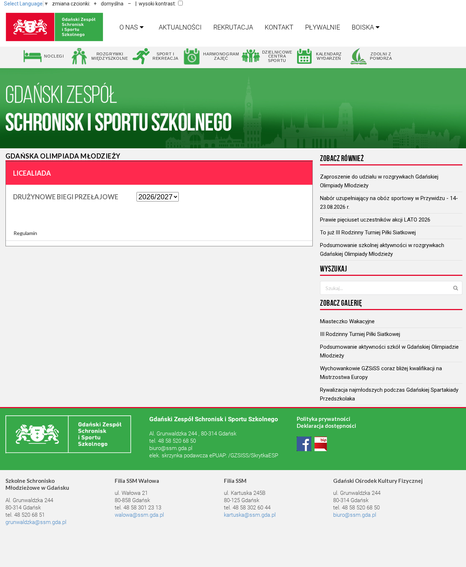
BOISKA (363, 27)
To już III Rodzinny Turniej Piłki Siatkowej (368, 232)
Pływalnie (322, 27)
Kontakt (279, 27)
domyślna (112, 4)
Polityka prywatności (323, 418)
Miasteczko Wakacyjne (347, 321)
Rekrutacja (233, 27)
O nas (128, 27)
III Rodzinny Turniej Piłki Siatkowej (360, 334)
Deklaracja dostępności (326, 425)
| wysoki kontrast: (155, 4)
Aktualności (180, 27)
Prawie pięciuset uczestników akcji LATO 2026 (375, 219)
